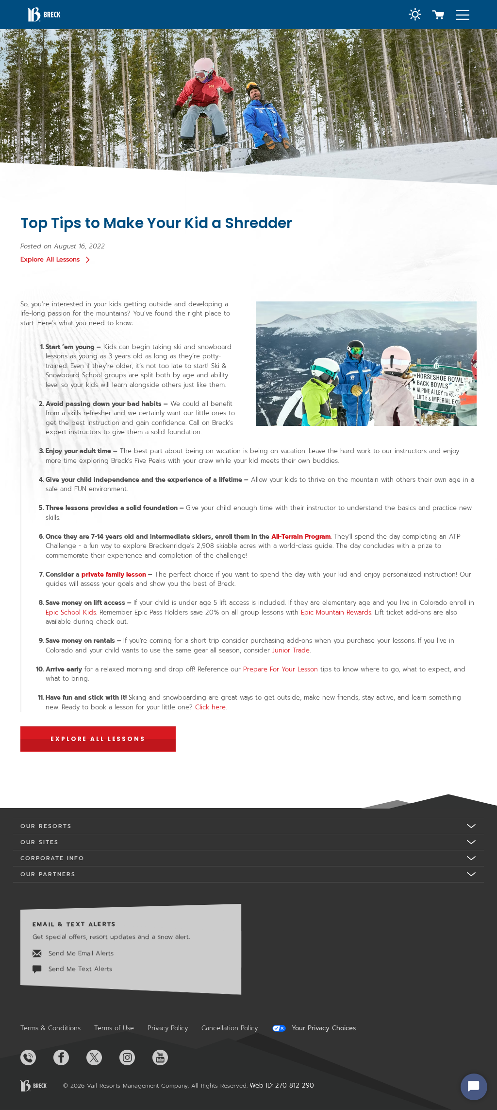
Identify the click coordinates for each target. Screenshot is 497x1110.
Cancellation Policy (229, 1028)
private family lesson (114, 574)
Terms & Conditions (50, 1028)
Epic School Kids (71, 612)
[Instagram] (134, 1057)
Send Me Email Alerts (80, 952)
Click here (210, 707)
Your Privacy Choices (322, 1028)
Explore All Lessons (50, 259)
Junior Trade (291, 650)
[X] (101, 1057)
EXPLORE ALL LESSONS (98, 739)
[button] (415, 15)
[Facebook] (68, 1057)
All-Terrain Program (301, 536)
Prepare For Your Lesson (280, 669)
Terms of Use (114, 1028)
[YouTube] (167, 1057)
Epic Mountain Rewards (336, 612)
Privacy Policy (168, 1028)
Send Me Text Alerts (79, 968)
